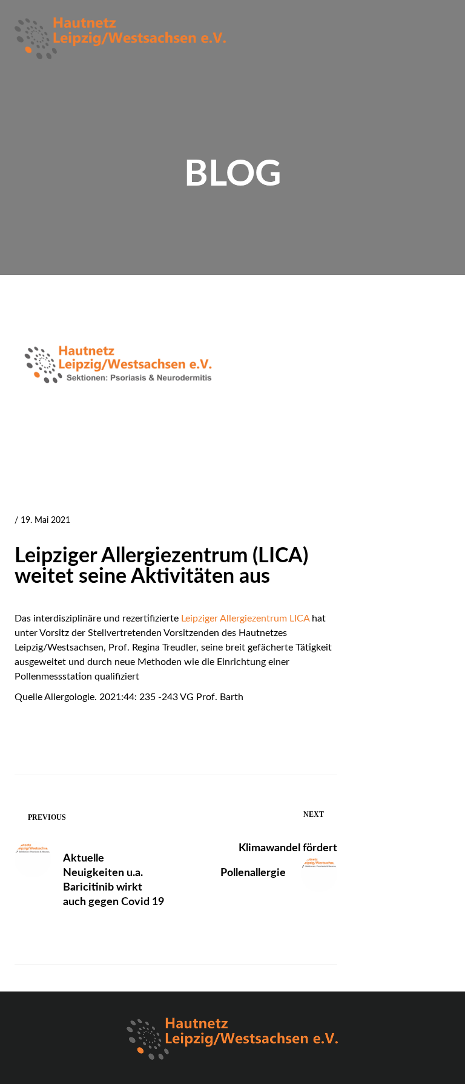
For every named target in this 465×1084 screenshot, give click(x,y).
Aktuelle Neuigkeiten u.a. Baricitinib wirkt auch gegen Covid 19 (113, 880)
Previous (47, 817)
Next (313, 814)
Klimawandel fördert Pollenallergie (278, 861)
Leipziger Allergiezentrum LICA (245, 618)
